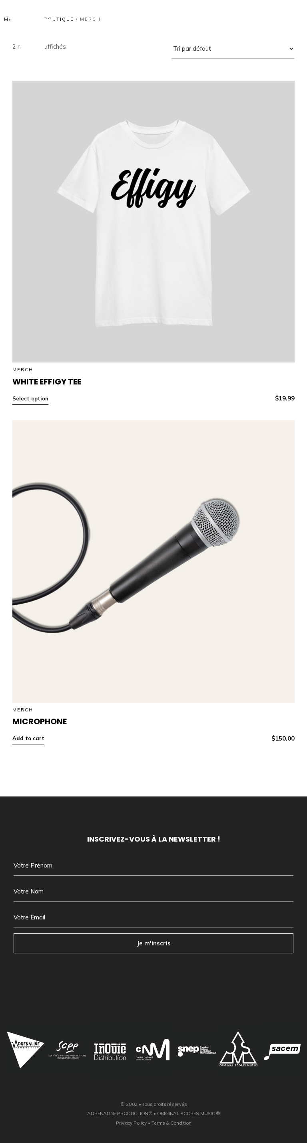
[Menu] (280, 26)
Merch (22, 369)
